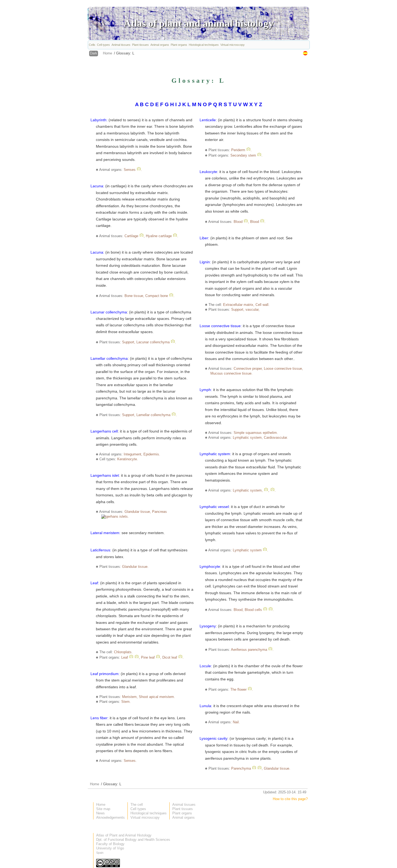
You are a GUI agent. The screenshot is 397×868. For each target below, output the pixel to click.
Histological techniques (204, 44)
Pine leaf (148, 657)
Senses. (130, 761)
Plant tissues (140, 44)
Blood (238, 222)
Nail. (236, 722)
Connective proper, (248, 368)
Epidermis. (151, 454)
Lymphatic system (247, 550)
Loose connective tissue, (283, 368)
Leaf (124, 657)
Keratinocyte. (127, 459)
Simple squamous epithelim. (256, 433)
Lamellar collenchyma (153, 415)
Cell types (103, 44)
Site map (103, 809)
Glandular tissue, (138, 512)
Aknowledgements (110, 817)
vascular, (252, 309)
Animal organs (159, 44)
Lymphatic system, (248, 437)
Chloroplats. (123, 652)
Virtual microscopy (232, 44)
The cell (136, 805)
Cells (92, 44)
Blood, (239, 610)
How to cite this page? (290, 799)
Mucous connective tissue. (231, 373)
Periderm (238, 150)
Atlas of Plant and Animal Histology (124, 835)
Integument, (133, 454)
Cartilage (131, 236)
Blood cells (253, 610)
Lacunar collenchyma (153, 342)
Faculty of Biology (110, 844)
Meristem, (130, 697)
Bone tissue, (134, 296)
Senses (130, 170)
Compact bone (156, 296)
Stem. (126, 702)
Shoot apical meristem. (157, 697)
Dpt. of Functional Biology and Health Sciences (133, 840)
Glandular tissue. (135, 567)
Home (107, 53)
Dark (93, 53)
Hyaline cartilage (159, 236)
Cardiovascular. (276, 437)
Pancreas (159, 512)
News (100, 813)
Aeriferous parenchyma (249, 650)
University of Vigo (110, 848)
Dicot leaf (169, 657)
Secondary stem (243, 155)
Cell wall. (262, 305)
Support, (128, 342)
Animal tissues (121, 44)
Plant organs (179, 44)
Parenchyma (241, 768)
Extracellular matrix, (238, 305)
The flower (238, 689)
